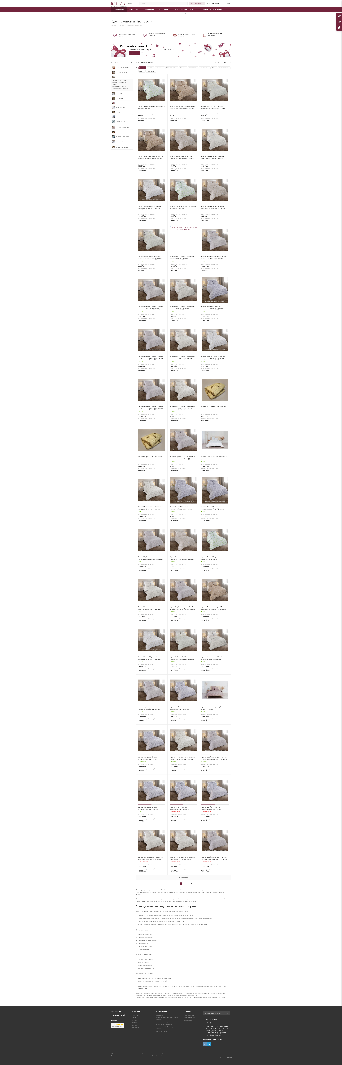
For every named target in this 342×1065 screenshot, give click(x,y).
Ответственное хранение (164, 1024)
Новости (134, 1017)
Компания (135, 1011)
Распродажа (116, 1011)
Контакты (134, 1022)
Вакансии (134, 1025)
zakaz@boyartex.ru (212, 1023)
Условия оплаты (189, 1015)
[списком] (227, 62)
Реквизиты (159, 1015)
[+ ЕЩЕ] (228, 9)
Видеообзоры (135, 1027)
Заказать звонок (197, 3)
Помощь (187, 1011)
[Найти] (185, 3)
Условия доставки (189, 1017)
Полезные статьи (161, 1031)
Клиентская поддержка (163, 1022)
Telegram (209, 1044)
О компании (135, 1015)
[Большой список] (218, 62)
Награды (134, 1020)
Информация (161, 1011)
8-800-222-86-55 (213, 4)
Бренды (114, 1020)
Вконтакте (205, 1044)
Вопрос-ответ (188, 1020)
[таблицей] (230, 62)
